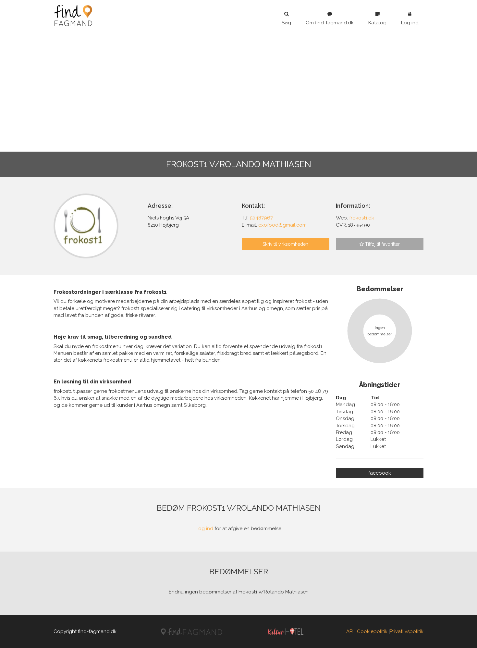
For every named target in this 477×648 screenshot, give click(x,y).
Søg (286, 23)
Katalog (377, 23)
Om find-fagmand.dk (330, 23)
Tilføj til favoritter (382, 244)
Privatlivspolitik (406, 631)
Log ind (410, 23)
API (349, 631)
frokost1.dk (361, 218)
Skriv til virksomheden (285, 244)
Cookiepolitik (372, 631)
